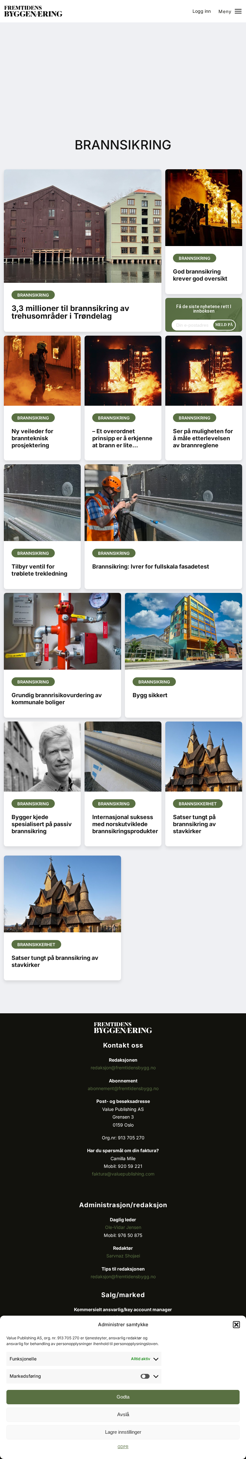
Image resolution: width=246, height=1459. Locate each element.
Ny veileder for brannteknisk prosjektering (32, 438)
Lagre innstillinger (123, 1432)
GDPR (123, 1446)
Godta (123, 1396)
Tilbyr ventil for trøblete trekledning (39, 570)
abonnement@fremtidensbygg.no (123, 1088)
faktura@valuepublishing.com (123, 1173)
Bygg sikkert (150, 695)
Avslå (123, 1414)
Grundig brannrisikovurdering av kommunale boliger (57, 699)
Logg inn (202, 11)
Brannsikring (33, 295)
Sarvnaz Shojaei (123, 1255)
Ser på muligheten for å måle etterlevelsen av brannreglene (203, 438)
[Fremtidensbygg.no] (33, 15)
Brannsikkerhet (198, 803)
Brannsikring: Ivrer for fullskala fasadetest (150, 566)
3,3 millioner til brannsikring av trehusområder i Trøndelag (70, 312)
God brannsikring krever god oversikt (200, 275)
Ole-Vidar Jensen (123, 1227)
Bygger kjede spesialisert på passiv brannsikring (42, 824)
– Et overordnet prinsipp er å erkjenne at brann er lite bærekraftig (122, 442)
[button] (236, 1324)
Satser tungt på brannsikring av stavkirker (194, 824)
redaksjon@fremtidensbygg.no (123, 1067)
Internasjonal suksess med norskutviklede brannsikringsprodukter (125, 824)
